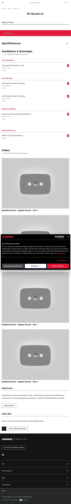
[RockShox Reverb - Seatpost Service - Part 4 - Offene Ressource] (35, 354)
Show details (61, 260)
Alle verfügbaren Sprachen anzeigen (16, 54)
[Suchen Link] (64, 3)
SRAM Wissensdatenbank (17, 428)
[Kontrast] (21, 500)
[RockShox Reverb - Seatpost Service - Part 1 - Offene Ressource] (35, 297)
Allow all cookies (58, 266)
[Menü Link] (3, 2)
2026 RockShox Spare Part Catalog (13, 98)
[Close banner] (68, 237)
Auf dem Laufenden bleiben (14, 447)
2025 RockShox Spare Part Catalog (13, 85)
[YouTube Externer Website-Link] (3, 455)
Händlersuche (9, 405)
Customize (34, 266)
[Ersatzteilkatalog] (68, 84)
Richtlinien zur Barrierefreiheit (10, 500)
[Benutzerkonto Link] (67, 3)
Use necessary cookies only (13, 266)
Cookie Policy (60, 253)
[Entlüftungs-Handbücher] (68, 115)
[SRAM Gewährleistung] (68, 136)
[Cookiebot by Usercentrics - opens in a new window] (56, 237)
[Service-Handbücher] (68, 66)
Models (10, 8)
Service (35, 2)
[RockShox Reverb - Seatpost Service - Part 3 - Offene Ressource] (35, 183)
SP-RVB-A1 (16, 8)
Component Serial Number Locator (13, 68)
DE (4, 491)
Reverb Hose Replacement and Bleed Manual (16, 116)
